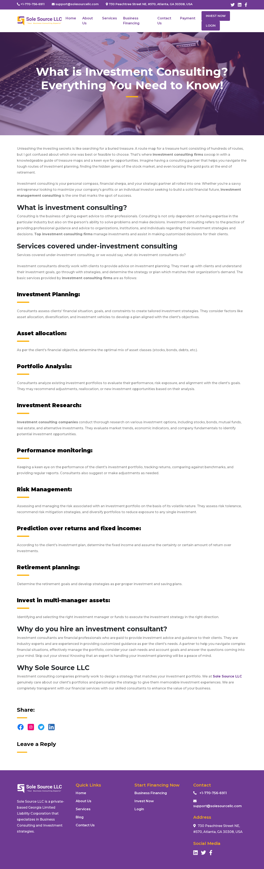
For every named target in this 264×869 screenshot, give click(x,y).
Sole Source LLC (227, 676)
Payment (187, 18)
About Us (83, 801)
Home (71, 18)
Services (109, 18)
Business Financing (150, 793)
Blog (80, 817)
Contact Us (85, 825)
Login (211, 25)
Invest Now (216, 16)
